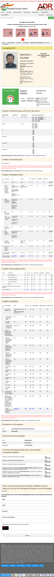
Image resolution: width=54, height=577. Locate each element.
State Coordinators (20, 565)
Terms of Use (35, 565)
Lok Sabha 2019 (11, 42)
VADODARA (26, 42)
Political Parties (35, 12)
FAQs (41, 565)
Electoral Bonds (44, 12)
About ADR (41, 15)
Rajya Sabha (27, 12)
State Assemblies (17, 12)
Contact (28, 565)
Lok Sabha (8, 12)
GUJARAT (18, 42)
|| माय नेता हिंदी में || (5, 15)
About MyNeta (49, 15)
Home (2, 12)
